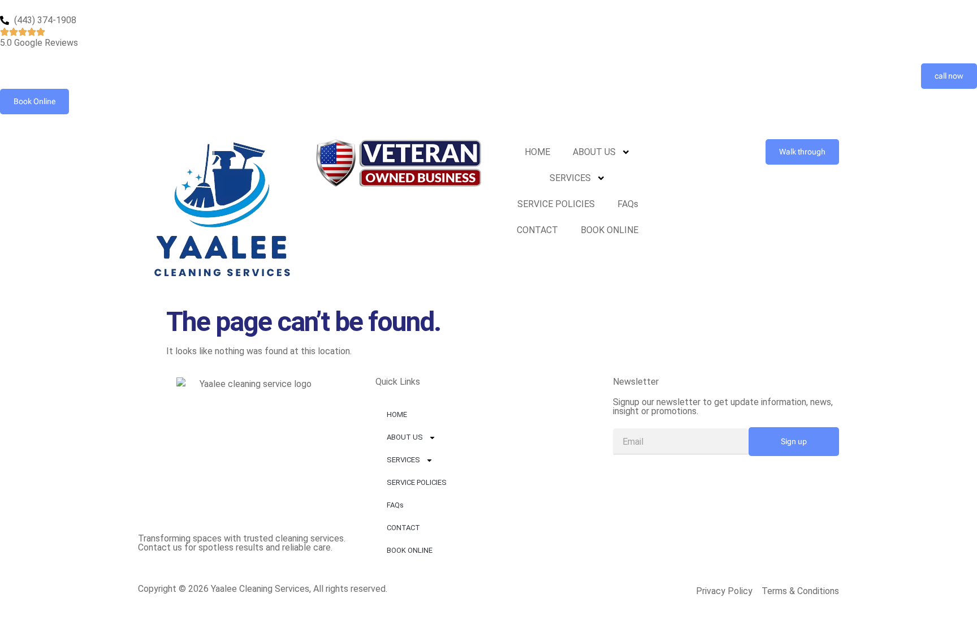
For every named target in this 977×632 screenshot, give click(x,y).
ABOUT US (594, 152)
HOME (537, 152)
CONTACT (537, 230)
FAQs (627, 204)
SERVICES (570, 178)
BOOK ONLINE (609, 230)
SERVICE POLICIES (556, 204)
